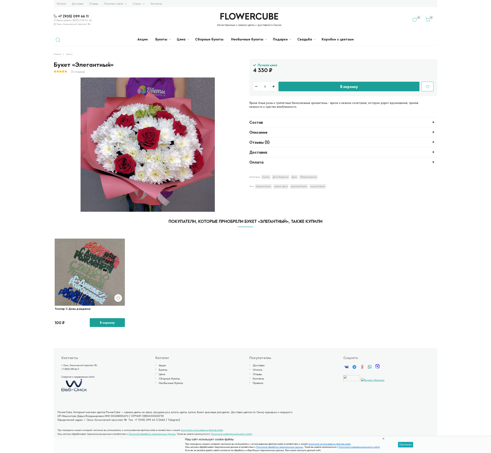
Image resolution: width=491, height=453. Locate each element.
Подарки (280, 39)
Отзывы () (259, 142)
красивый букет (299, 186)
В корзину (349, 86)
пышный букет (317, 186)
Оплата (61, 3)
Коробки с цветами (338, 39)
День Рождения (280, 176)
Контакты (156, 3)
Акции (142, 39)
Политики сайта (113, 3)
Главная (57, 54)
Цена (181, 39)
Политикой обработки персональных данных (279, 447)
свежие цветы (281, 186)
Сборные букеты (209, 39)
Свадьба (304, 39)
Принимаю (406, 444)
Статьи (137, 3)
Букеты (161, 39)
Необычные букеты (247, 39)
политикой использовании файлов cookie (329, 443)
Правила (258, 383)
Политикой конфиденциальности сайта (359, 447)
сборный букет (263, 186)
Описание (258, 132)
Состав (256, 122)
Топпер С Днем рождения (73, 308)
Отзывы (93, 3)
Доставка (77, 3)
